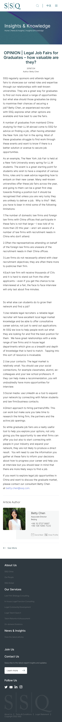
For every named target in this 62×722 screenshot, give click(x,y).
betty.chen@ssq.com (17, 488)
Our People (9, 577)
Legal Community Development (18, 607)
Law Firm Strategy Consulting (17, 596)
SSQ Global (9, 583)
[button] (56, 6)
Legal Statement (42, 714)
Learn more (12, 670)
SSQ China (9, 571)
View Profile (51, 535)
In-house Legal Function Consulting (19, 601)
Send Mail (37, 535)
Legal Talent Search (13, 613)
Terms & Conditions (24, 714)
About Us (8, 714)
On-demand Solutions (14, 624)
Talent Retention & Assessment (17, 618)
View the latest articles (14, 637)
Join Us (9, 649)
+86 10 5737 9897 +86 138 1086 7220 (41, 524)
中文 (48, 5)
